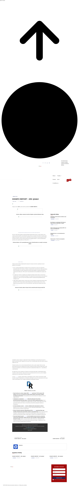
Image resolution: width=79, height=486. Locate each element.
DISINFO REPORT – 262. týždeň (19, 456)
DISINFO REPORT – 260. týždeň (59, 438)
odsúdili (25, 398)
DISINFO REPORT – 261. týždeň (37, 456)
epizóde (16, 376)
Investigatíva (53, 240)
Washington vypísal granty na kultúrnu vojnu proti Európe (58, 217)
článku (30, 239)
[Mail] (49, 163)
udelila (30, 393)
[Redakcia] (15, 446)
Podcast (52, 224)
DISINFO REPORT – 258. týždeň (20, 438)
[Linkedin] (47, 163)
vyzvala (34, 410)
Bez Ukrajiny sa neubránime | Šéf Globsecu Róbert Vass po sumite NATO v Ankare (58, 223)
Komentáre (52, 235)
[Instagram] (45, 163)
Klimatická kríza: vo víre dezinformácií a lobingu (58, 234)
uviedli (25, 416)
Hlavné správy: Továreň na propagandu (57, 238)
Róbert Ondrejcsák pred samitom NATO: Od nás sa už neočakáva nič (58, 228)
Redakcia (21, 201)
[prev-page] (12, 459)
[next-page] (13, 459)
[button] (70, 179)
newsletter (15, 196)
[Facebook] (43, 163)
